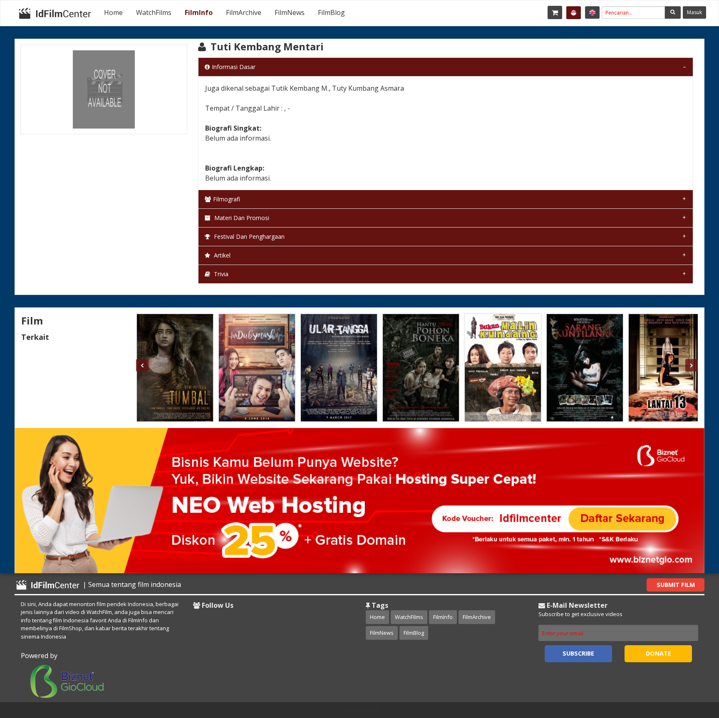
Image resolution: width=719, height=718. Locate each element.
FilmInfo (199, 12)
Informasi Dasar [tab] (233, 67)
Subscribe (578, 653)
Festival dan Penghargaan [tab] (248, 236)
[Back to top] (692, 666)
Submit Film (676, 585)
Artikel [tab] (221, 255)
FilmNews (290, 12)
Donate (658, 653)
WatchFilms (153, 12)
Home (113, 12)
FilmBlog (331, 12)
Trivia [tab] (220, 274)
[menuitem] (113, 12)
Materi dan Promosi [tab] (241, 218)
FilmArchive (243, 12)
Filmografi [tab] (226, 199)
